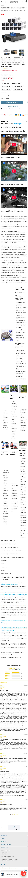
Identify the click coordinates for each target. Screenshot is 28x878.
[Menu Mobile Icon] (1, 1)
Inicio (2, 5)
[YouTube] (4, 864)
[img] (2, 686)
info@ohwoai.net (13, 860)
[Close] (26, 872)
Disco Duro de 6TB (6, 89)
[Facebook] (1, 864)
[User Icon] (22, 2)
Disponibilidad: (4, 75)
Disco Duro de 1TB (16, 83)
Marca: (2, 73)
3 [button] (14, 814)
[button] (3, 69)
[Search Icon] (5, 1)
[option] (14, 29)
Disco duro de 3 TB (18, 86)
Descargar (17, 124)
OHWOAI (11, 73)
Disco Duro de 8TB (18, 89)
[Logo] (14, 2)
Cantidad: (3, 92)
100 (3, 108)
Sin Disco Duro (5, 83)
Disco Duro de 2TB (6, 86)
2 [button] (12, 814)
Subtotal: (2, 98)
